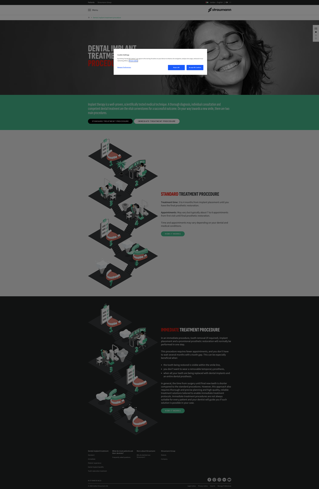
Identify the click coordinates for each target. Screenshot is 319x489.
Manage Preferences (124, 67)
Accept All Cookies (195, 67)
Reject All (176, 67)
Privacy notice (133, 61)
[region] (160, 62)
